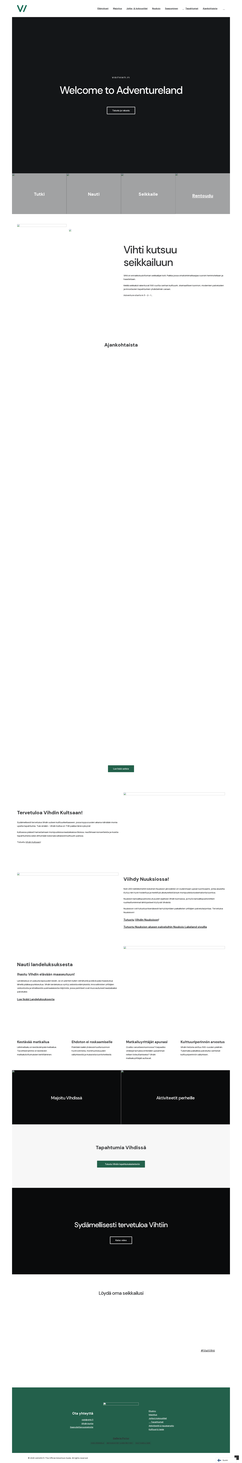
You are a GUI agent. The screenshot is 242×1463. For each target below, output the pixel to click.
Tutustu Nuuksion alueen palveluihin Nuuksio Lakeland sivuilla (165, 927)
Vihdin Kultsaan (32, 842)
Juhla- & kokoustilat (137, 8)
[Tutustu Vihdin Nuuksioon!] (67, 901)
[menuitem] (103, 8)
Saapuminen (171, 8)
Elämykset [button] (103, 8)
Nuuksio (156, 8)
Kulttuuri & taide (143, 1443)
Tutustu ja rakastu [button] (121, 110)
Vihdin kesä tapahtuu (121, 482)
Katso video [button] (121, 1240)
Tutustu (129, 919)
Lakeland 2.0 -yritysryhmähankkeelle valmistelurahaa (121, 618)
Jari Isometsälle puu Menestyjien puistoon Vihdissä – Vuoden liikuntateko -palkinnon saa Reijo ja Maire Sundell (121, 753)
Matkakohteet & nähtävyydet (120, 1443)
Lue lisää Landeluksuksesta (35, 999)
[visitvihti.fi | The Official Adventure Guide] (22, 8)
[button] (223, 8)
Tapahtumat (191, 8)
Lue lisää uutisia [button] (121, 769)
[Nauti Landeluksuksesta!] (174, 980)
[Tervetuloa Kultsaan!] (174, 824)
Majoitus (117, 8)
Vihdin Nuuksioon (146, 919)
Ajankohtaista (210, 8)
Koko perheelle (97, 1443)
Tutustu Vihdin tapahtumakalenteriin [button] (122, 1164)
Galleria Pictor (121, 1438)
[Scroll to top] (236, 1457)
